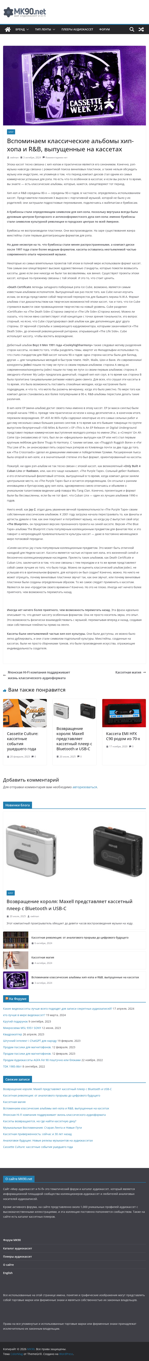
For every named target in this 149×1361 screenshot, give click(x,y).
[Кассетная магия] (15, 960)
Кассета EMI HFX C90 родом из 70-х (123, 736)
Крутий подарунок (15, 1021)
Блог (11, 131)
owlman (14, 157)
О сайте (8, 1265)
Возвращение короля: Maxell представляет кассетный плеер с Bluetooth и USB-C (74, 738)
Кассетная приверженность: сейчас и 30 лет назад (37, 1134)
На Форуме (17, 999)
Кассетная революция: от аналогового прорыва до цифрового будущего (79, 937)
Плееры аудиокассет (77, 29)
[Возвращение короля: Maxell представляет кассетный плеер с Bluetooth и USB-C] (74, 702)
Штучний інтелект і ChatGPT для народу (30, 1041)
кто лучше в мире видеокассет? (24, 1015)
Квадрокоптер (12, 1034)
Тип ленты (43, 29)
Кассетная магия (128, 672)
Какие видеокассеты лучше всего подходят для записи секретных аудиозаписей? (57, 1008)
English (8, 1273)
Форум (104, 29)
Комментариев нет (57, 157)
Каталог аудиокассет (17, 1248)
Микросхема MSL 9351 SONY (22, 1028)
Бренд (20, 29)
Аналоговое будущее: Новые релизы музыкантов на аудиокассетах (48, 1140)
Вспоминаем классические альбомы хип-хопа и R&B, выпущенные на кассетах (85, 977)
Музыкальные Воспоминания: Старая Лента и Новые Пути (42, 1127)
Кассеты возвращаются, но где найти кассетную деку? (39, 1121)
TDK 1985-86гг (12, 1066)
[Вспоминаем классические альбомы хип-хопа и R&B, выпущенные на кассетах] (15, 980)
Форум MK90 (12, 1240)
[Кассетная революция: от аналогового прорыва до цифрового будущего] (15, 940)
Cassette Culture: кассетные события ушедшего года (22, 741)
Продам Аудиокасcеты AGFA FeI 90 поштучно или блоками (42, 1060)
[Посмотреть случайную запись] (141, 29)
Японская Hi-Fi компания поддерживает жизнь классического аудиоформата (39, 675)
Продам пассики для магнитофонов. (27, 1047)
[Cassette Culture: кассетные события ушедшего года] (25, 702)
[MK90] (7, 29)
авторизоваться (85, 787)
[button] (27, 29)
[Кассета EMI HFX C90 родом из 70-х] (124, 702)
